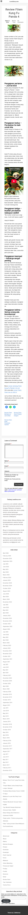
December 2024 (7, 583)
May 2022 (5, 637)
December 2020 (7, 678)
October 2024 (7, 588)
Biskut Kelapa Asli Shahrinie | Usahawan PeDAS (11, 814)
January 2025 (7, 580)
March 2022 (6, 642)
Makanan (5, 860)
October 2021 (7, 656)
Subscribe (6, 901)
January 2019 (7, 721)
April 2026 (6, 553)
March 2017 (6, 765)
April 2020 (6, 686)
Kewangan (6, 852)
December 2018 (7, 724)
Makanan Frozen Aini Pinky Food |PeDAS (12, 798)
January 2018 (7, 743)
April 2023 (6, 613)
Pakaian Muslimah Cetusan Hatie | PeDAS (12, 803)
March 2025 (6, 575)
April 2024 (6, 596)
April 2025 (6, 572)
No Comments (20, 21)
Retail (4, 877)
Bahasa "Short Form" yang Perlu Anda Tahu (13, 781)
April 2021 (6, 672)
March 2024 (6, 599)
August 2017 (6, 751)
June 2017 (6, 757)
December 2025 (7, 558)
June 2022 (6, 634)
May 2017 (5, 759)
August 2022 (6, 629)
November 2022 (7, 621)
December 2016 (7, 770)
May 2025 (5, 569)
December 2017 (7, 746)
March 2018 (6, 738)
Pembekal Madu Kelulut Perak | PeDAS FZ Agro (14, 792)
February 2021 (7, 675)
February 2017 (7, 767)
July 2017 (5, 754)
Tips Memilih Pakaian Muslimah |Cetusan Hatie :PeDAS (12, 809)
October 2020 (7, 683)
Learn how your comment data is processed (13, 490)
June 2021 (6, 667)
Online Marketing (7, 863)
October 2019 (7, 700)
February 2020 (7, 691)
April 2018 (6, 735)
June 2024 (6, 594)
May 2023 (5, 610)
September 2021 (7, 659)
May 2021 (5, 670)
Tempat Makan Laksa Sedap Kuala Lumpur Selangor (12, 787)
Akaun (4, 838)
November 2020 (7, 680)
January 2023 (7, 615)
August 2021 (6, 661)
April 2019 (6, 716)
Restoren (5, 874)
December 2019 (7, 694)
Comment (8, 444)
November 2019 (7, 697)
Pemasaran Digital (8, 866)
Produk (5, 871)
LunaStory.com (14, 1)
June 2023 (6, 607)
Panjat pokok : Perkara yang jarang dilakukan (13, 819)
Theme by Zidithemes (14, 912)
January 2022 (7, 648)
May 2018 (5, 732)
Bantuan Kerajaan (8, 844)
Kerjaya (5, 847)
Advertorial (6, 836)
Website (7, 471)
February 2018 (7, 740)
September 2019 (7, 702)
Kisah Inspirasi (7, 855)
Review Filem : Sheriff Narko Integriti (18, 414)
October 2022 (7, 623)
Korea (4, 857)
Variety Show (6, 885)
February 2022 (7, 645)
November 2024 (7, 585)
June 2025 (6, 566)
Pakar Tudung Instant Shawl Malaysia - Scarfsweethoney (14, 825)
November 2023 (7, 602)
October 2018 (7, 729)
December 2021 (7, 651)
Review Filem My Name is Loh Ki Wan (8, 414)
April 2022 (6, 640)
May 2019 (5, 713)
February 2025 (7, 577)
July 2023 (5, 604)
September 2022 (7, 626)
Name (7, 461)
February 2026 (7, 556)
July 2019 (5, 708)
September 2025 (7, 561)
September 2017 (7, 748)
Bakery (5, 841)
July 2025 (5, 564)
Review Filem (6, 879)
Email (7, 466)
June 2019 (6, 710)
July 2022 (5, 632)
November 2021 (7, 653)
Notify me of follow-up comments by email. (11, 475)
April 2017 (6, 762)
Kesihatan (6, 849)
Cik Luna (14, 21)
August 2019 (6, 705)
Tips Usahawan (7, 882)
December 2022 (7, 618)
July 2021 (5, 664)
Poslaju (5, 868)
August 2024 (6, 591)
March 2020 (6, 689)
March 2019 (6, 719)
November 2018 (7, 727)
